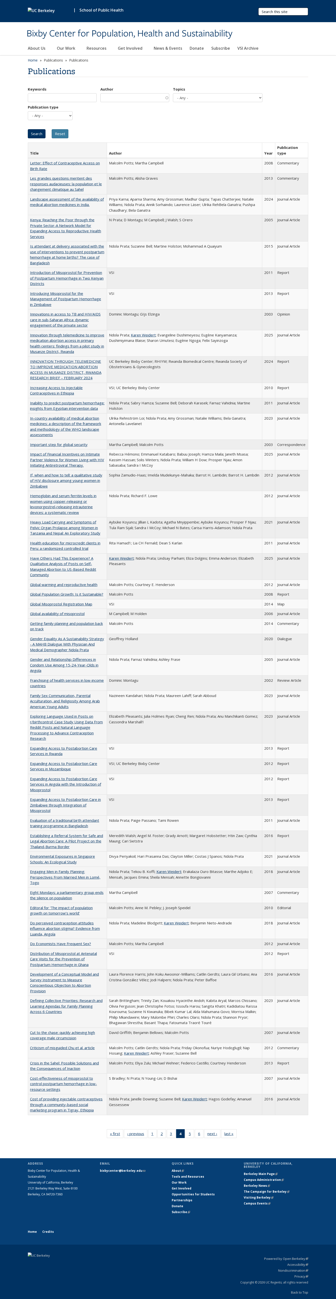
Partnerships (182, 1200)
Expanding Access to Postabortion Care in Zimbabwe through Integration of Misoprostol (65, 805)
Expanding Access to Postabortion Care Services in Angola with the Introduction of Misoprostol (65, 784)
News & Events (168, 48)
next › (213, 1134)
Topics (179, 89)
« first (116, 1134)
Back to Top (299, 1292)
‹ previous (137, 1134)
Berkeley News (257, 1186)
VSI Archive (248, 48)
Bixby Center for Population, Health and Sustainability (129, 34)
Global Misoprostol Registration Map (61, 604)
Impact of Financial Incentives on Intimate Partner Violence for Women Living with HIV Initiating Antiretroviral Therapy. (67, 460)
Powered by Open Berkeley (286, 1258)
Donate (197, 48)
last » (230, 1134)
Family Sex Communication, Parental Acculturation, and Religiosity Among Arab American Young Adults (65, 701)
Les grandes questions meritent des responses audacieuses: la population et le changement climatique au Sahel (66, 184)
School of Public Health (101, 10)
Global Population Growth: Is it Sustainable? (66, 594)
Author (106, 89)
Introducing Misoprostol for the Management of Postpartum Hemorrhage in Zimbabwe (65, 299)
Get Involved (130, 48)
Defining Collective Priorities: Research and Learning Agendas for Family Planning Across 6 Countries (66, 1006)
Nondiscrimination (293, 1270)
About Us (37, 48)
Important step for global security (59, 444)
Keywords (37, 89)
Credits (48, 1232)
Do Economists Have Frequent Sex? (60, 943)
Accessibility (297, 1264)
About (178, 1171)
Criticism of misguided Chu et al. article (62, 1047)
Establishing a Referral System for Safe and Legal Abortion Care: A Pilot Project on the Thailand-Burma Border (66, 841)
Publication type (43, 107)
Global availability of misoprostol (57, 613)
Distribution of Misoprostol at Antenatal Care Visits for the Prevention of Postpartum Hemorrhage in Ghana (63, 959)
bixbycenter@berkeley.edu (122, 1171)
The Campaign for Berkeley (267, 1191)
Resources (97, 48)
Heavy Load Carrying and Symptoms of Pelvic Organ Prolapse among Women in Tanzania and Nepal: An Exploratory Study (65, 528)
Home (33, 60)
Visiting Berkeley (259, 1197)
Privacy (301, 1276)
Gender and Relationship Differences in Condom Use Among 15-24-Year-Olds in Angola (64, 665)
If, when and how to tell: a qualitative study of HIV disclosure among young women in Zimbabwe (66, 481)
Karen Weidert (143, 335)
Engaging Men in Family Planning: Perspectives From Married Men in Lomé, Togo (65, 877)
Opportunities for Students (193, 1194)
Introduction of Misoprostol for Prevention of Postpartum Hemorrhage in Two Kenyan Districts (67, 278)
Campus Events (257, 1203)
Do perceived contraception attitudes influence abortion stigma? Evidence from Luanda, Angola (65, 928)
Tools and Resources (188, 1176)
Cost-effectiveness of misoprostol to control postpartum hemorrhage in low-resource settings (63, 1084)
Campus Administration (264, 1180)
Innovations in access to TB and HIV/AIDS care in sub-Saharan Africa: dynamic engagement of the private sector (65, 320)
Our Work (66, 48)
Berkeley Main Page (261, 1174)
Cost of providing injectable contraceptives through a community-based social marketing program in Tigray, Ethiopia (66, 1104)
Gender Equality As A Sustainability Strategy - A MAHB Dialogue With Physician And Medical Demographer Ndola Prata (67, 644)
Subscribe (220, 48)
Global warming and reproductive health (63, 584)
